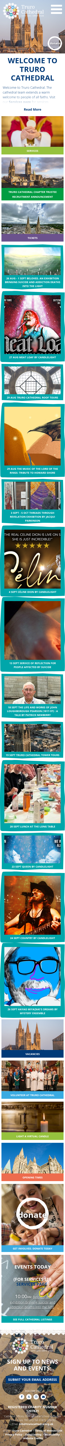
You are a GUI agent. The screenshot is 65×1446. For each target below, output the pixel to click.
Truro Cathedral (22, 1430)
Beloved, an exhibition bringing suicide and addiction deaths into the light (32, 1302)
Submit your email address (32, 1379)
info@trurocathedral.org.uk (36, 1424)
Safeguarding (33, 1434)
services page (31, 1284)
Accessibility (52, 1434)
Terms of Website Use (48, 1430)
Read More (32, 109)
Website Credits (33, 1438)
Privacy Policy (13, 1434)
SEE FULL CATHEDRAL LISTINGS (32, 1319)
